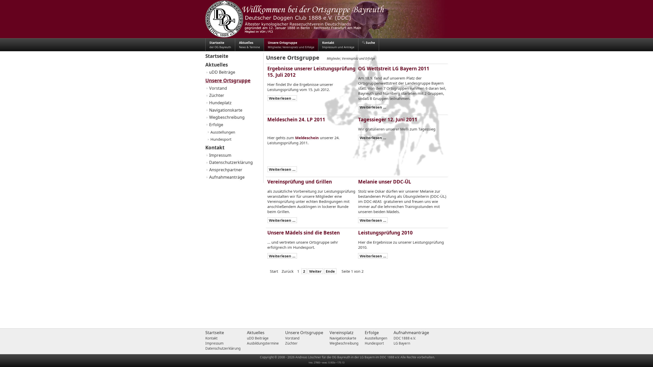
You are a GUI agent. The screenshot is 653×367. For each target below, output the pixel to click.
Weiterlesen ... (282, 98)
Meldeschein (307, 137)
